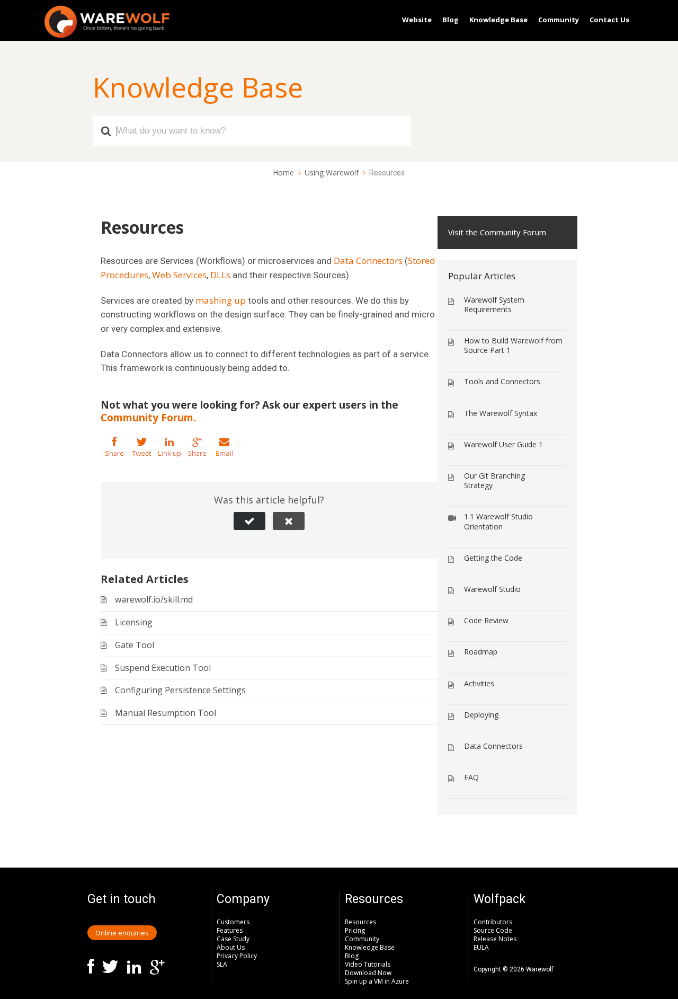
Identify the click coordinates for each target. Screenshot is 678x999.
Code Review (486, 620)
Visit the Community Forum (497, 232)
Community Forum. (148, 418)
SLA (222, 964)
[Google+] (197, 447)
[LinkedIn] (169, 447)
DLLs (220, 275)
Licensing (134, 622)
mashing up (220, 300)
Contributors (493, 921)
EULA (481, 947)
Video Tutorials (367, 964)
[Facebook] (114, 447)
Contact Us (609, 19)
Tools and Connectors (502, 381)
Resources (360, 921)
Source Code (493, 930)
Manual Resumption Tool (165, 713)
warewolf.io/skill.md (154, 599)
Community (558, 19)
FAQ (471, 777)
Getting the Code (493, 558)
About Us (231, 947)
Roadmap (480, 652)
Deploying (481, 715)
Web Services (179, 275)
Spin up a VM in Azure (377, 981)
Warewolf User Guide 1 (503, 444)
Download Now (368, 972)
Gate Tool (134, 645)
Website (417, 19)
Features (230, 930)
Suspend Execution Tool (163, 668)
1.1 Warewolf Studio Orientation (498, 521)
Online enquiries (122, 933)
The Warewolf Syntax (500, 413)
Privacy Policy (237, 955)
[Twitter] (142, 447)
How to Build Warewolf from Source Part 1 (513, 345)
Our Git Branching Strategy (494, 480)
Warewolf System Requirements (494, 304)
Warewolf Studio (492, 589)
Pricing (355, 930)
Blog (450, 19)
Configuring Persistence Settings (180, 690)
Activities (479, 683)
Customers (233, 921)
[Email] (224, 447)
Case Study (233, 938)
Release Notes (495, 938)
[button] (249, 521)
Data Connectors (368, 260)
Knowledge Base (498, 19)
